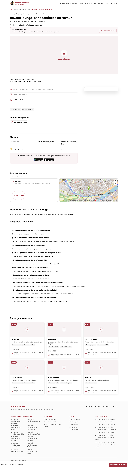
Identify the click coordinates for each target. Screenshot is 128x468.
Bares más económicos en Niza (17, 450)
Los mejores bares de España (104, 432)
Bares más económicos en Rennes (16, 427)
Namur (32, 14)
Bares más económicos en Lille (17, 433)
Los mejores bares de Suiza (104, 427)
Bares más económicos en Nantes (32, 445)
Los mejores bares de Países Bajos (104, 438)
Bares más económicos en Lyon (33, 420)
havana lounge (53, 14)
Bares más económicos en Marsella (32, 451)
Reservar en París (90, 3)
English (97, 406)
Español (114, 406)
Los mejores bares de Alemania (105, 430)
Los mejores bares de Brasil (104, 422)
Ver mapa (114, 3)
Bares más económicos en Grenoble (16, 421)
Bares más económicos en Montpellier (16, 445)
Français (89, 406)
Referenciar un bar (50, 419)
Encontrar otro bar (117, 465)
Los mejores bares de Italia (104, 435)
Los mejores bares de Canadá (105, 424)
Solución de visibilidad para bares (53, 425)
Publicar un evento (50, 422)
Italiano (106, 406)
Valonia (25, 14)
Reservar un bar (75, 419)
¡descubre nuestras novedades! (42, 9)
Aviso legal (73, 427)
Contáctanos (74, 424)
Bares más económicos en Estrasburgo (32, 427)
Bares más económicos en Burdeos (16, 438)
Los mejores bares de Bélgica (105, 419)
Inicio (12, 14)
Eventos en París (103, 3)
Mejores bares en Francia (68, 3)
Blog (81, 3)
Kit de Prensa (74, 430)
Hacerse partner (75, 422)
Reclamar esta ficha (108, 31)
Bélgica (18, 14)
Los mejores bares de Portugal (105, 442)
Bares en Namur (41, 14)
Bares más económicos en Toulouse (32, 438)
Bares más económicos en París (33, 433)
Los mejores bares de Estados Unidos (105, 446)
